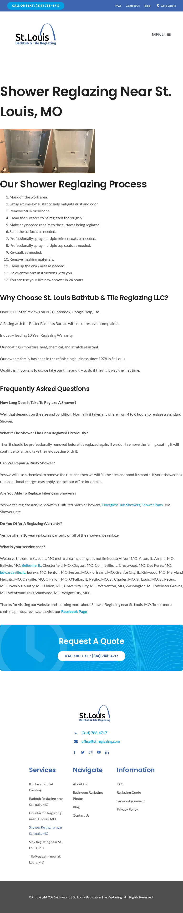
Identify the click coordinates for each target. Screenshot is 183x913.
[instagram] (90, 752)
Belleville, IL (31, 565)
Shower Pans (152, 504)
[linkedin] (107, 752)
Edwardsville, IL (12, 572)
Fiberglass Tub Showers (121, 504)
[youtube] (99, 752)
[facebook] (74, 752)
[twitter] (82, 752)
